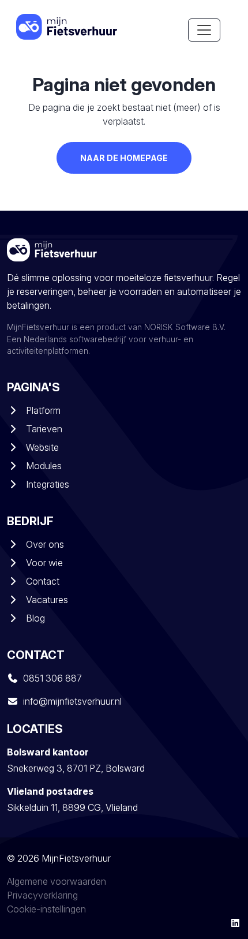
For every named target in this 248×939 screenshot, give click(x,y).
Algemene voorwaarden (56, 881)
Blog (35, 618)
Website (42, 447)
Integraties (47, 484)
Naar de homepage (124, 158)
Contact (42, 581)
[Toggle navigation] (204, 30)
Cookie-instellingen (46, 909)
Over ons (45, 544)
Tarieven (44, 429)
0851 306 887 (52, 678)
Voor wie (44, 562)
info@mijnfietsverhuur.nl (72, 701)
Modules (44, 466)
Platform (43, 410)
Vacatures (47, 599)
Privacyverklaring (42, 895)
